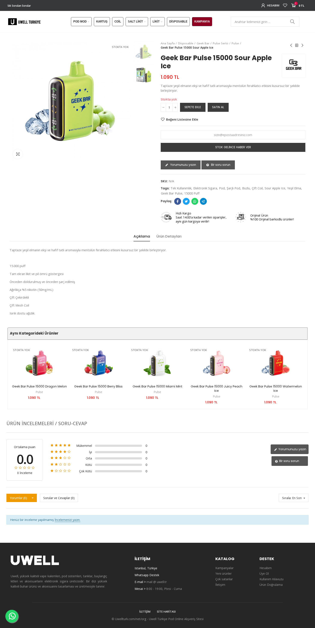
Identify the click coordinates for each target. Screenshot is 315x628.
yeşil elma (294, 188)
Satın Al (218, 107)
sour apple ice (275, 188)
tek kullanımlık (181, 188)
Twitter (186, 201)
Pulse (39, 392)
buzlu (246, 188)
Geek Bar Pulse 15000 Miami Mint (157, 386)
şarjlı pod (233, 188)
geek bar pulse (171, 193)
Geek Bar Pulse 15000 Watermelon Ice (275, 388)
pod (222, 188)
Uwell (152, 619)
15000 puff (192, 193)
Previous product (291, 45)
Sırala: (286, 498)
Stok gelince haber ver (233, 147)
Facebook (177, 201)
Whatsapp (194, 201)
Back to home (297, 45)
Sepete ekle (192, 107)
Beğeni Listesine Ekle (182, 119)
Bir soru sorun (220, 165)
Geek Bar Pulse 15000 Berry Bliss (98, 386)
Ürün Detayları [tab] (169, 236)
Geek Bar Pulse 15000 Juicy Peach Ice (216, 388)
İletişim (144, 611)
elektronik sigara (205, 188)
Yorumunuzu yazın (182, 165)
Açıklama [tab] (142, 236)
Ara (292, 22)
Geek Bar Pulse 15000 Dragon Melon (39, 386)
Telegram (203, 201)
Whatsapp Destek (147, 575)
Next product (302, 45)
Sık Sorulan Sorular (19, 5)
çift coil (257, 188)
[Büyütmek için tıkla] (17, 154)
